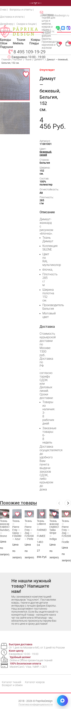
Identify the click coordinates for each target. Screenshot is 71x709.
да (41, 192)
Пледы (34, 43)
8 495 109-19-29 (29, 51)
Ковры (35, 40)
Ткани (28, 59)
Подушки (6, 47)
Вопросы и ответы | (22, 9)
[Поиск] (60, 30)
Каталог (17, 59)
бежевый (45, 151)
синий (43, 154)
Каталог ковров (35, 682)
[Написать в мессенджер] (62, 700)
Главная (6, 59)
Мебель (18, 43)
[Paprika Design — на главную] (19, 31)
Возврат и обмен (12, 685)
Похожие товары (18, 502)
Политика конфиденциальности (36, 704)
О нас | (4, 9)
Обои (3, 43)
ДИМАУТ (39, 59)
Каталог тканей (11, 682)
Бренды (5, 40)
